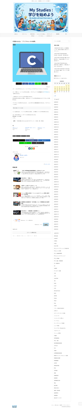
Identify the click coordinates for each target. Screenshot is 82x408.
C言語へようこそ (15, 127)
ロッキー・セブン (23, 155)
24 (55, 91)
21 (64, 90)
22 (66, 90)
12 (59, 88)
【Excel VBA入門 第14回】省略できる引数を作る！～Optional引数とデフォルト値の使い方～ (62, 59)
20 (61, 90)
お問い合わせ (57, 405)
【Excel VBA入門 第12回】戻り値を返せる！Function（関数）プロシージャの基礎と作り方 (62, 70)
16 (68, 88)
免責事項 (61, 405)
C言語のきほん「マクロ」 (41, 127)
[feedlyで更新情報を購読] (32, 148)
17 (55, 90)
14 (64, 88)
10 (55, 88)
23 (68, 90)
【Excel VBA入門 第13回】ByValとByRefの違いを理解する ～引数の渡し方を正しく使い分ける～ (61, 65)
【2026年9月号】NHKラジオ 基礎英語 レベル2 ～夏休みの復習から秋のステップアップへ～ (61, 49)
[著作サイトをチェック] (29, 148)
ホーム (53, 405)
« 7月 (55, 95)
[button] (44, 84)
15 (66, 88)
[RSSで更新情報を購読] (34, 148)
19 (59, 90)
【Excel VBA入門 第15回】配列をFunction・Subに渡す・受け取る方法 (61, 54)
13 (61, 88)
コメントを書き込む (31, 232)
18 (57, 90)
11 (57, 88)
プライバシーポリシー (66, 405)
